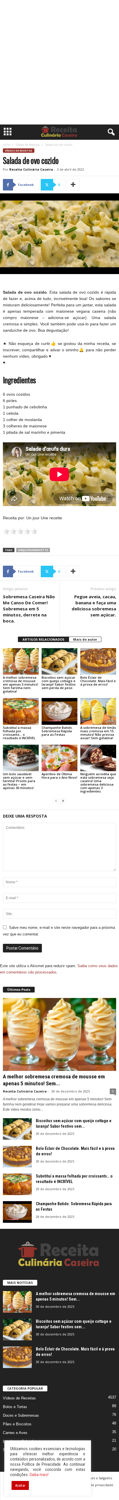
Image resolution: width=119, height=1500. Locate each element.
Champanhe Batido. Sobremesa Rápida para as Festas (57, 731)
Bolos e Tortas (15, 1407)
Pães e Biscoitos (17, 1424)
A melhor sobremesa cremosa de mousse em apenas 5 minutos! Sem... (54, 1080)
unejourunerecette (33, 550)
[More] (73, 184)
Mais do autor (85, 639)
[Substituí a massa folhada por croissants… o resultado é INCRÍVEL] (21, 711)
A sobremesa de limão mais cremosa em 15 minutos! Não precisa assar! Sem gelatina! (98, 732)
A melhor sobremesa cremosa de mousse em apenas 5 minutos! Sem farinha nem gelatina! (20, 684)
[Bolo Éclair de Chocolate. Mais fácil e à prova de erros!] (98, 661)
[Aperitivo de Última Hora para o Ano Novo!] (59, 758)
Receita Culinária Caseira (31, 169)
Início (6, 145)
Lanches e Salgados (97, 1478)
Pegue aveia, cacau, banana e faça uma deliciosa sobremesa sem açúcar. (94, 606)
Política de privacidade (95, 1485)
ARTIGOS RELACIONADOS (43, 639)
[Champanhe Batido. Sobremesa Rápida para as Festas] (59, 711)
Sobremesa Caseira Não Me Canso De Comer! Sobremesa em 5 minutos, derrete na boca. (29, 609)
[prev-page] (56, 801)
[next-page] (63, 801)
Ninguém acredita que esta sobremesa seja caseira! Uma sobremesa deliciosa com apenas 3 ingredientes (98, 782)
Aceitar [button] (20, 1485)
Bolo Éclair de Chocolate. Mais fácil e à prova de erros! (98, 680)
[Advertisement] (59, 62)
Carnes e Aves (15, 1433)
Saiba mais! (39, 1474)
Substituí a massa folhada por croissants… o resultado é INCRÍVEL (19, 732)
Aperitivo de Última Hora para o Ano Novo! (59, 776)
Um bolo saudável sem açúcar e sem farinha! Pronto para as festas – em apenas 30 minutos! (19, 781)
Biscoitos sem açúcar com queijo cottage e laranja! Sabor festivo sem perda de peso (59, 682)
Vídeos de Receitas (28, 145)
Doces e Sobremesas (21, 1415)
